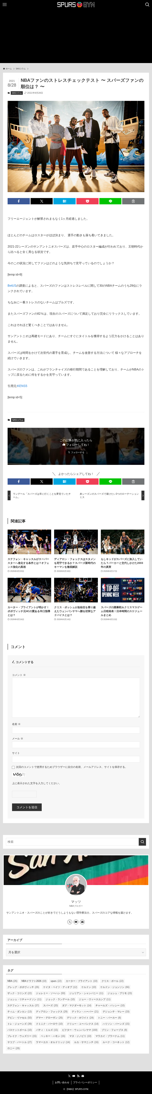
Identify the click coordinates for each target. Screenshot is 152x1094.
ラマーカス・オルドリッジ (53, 1042)
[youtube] (76, 922)
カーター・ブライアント (81, 981)
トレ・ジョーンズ (19, 1023)
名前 (16, 724)
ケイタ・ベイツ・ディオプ (60, 987)
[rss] (78, 1076)
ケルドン (88, 987)
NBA (12, 981)
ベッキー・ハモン (53, 1036)
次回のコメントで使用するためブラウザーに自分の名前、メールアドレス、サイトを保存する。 (72, 766)
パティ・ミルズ (47, 1030)
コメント (19, 674)
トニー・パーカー (109, 1017)
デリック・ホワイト (80, 1017)
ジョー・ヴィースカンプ (94, 999)
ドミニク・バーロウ (49, 1023)
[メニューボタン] (4, 4)
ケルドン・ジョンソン (114, 987)
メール (17, 738)
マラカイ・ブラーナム (110, 1036)
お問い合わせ (62, 1082)
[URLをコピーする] (133, 201)
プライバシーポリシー (85, 1082)
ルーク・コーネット (116, 1042)
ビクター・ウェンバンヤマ (79, 1030)
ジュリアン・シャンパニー (86, 993)
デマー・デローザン (49, 1017)
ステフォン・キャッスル (23, 1005)
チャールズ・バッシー (110, 1005)
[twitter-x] (69, 922)
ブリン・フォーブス (114, 1030)
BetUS (12, 285)
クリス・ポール (112, 981)
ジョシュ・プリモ (120, 993)
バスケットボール (19, 1030)
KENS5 (22, 386)
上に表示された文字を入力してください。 (36, 783)
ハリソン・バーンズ (116, 1023)
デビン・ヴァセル (19, 1017)
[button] (19, 201)
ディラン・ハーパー (85, 1011)
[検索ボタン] (147, 4)
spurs (56, 981)
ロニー (13, 1048)
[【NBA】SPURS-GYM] (75, 4)
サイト (16, 753)
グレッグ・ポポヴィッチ (23, 987)
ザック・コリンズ (19, 993)
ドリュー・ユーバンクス (82, 1023)
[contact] (82, 922)
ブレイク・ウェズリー (22, 1036)
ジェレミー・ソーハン (50, 993)
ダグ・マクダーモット (76, 1005)
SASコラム (17, 93)
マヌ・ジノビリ (80, 1036)
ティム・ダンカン (19, 1011)
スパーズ (50, 1005)
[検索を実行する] (142, 842)
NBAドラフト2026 (34, 981)
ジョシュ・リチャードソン (24, 999)
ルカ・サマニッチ (86, 1042)
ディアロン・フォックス (51, 1011)
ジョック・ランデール (60, 999)
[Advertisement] (76, 37)
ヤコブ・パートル (19, 1042)
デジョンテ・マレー (116, 1011)
